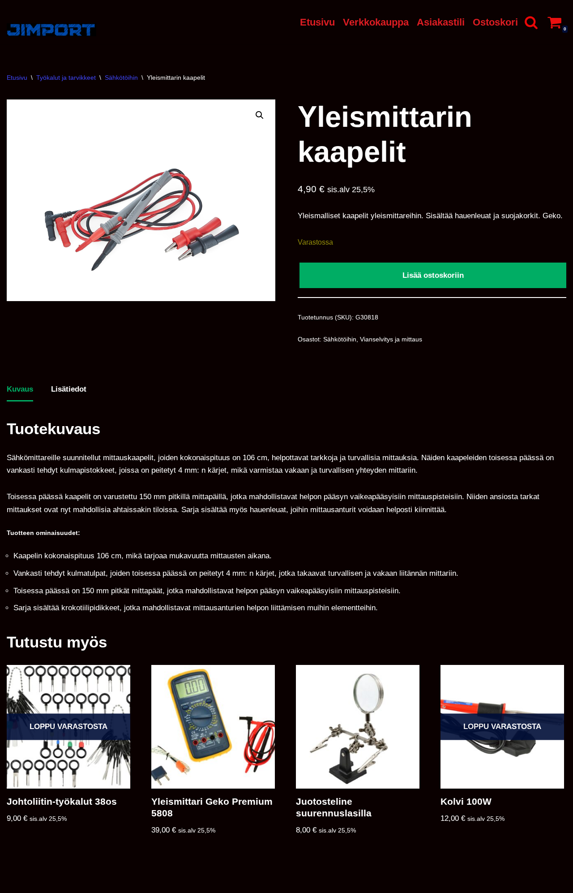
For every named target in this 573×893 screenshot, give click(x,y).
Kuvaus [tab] (20, 389)
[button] (260, 115)
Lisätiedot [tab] (68, 389)
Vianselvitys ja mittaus (391, 339)
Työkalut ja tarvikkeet (66, 77)
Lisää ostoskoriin (433, 275)
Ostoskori (495, 22)
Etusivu (317, 22)
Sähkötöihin (121, 77)
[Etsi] (531, 22)
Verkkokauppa (376, 22)
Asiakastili (441, 22)
